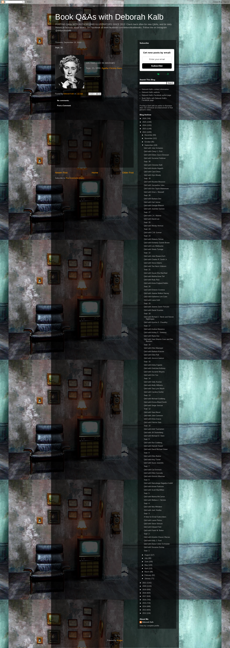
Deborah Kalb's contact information (155, 89)
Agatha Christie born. (111, 68)
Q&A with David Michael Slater (156, 449)
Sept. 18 (147, 314)
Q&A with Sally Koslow (153, 382)
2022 (144, 132)
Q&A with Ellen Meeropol (153, 348)
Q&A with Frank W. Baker (154, 530)
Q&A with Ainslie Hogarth (153, 168)
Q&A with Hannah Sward (153, 446)
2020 (144, 586)
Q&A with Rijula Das (151, 336)
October (148, 142)
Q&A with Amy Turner (152, 460)
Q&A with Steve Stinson (153, 524)
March (147, 572)
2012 (144, 613)
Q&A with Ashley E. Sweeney (155, 332)
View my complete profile (149, 626)
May (146, 565)
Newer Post (61, 172)
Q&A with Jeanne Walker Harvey (156, 293)
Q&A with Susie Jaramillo (153, 463)
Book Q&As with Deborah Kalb (109, 16)
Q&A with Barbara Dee (152, 199)
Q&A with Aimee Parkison (154, 486)
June (147, 562)
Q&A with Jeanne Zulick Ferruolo (156, 307)
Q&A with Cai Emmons (153, 470)
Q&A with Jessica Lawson (154, 358)
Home (95, 172)
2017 (144, 596)
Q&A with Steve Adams (153, 263)
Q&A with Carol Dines (152, 172)
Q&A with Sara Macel (152, 412)
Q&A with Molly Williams (153, 385)
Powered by (150, 74)
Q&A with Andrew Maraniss (154, 329)
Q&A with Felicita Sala (152, 422)
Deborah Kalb (147, 622)
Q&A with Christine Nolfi (153, 165)
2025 (144, 122)
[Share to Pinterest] (99, 94)
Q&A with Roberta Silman (153, 239)
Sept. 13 (147, 395)
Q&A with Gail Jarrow (152, 202)
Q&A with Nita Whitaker (153, 507)
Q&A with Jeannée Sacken (154, 209)
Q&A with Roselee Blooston (154, 182)
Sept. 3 (146, 514)
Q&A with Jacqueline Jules (154, 185)
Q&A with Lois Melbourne (153, 246)
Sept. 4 (146, 503)
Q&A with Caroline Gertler (154, 392)
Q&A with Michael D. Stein (154, 436)
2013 (144, 610)
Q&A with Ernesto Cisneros (154, 290)
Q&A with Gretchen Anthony (154, 368)
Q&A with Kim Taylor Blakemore (156, 189)
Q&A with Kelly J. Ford (152, 541)
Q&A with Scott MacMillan (154, 490)
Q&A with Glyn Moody (152, 175)
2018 (144, 593)
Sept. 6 (146, 480)
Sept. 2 (146, 534)
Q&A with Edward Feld (152, 527)
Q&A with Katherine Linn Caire (155, 297)
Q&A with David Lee (151, 219)
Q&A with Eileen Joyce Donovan (156, 155)
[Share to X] (94, 94)
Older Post (128, 172)
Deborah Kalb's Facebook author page (156, 95)
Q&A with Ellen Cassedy (153, 473)
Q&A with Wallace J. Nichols (155, 500)
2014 (144, 606)
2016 (144, 600)
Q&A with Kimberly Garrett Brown (157, 243)
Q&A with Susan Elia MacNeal (155, 273)
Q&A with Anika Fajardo (153, 365)
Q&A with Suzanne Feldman (155, 158)
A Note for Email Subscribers (155, 517)
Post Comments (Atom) (75, 178)
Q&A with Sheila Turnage (153, 249)
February (148, 575)
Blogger (119, 640)
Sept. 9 (146, 439)
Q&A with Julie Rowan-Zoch (154, 256)
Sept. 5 (146, 493)
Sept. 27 (147, 212)
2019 (144, 590)
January (148, 579)
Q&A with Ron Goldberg (153, 443)
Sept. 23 (147, 236)
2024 (144, 125)
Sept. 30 (147, 162)
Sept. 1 (146, 551)
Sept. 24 (147, 229)
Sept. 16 (147, 345)
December (149, 135)
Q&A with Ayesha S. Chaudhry (155, 322)
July (146, 558)
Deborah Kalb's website (151, 92)
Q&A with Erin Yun (151, 375)
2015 (144, 603)
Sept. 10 (147, 426)
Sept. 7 (146, 466)
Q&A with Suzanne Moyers (154, 372)
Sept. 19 (147, 303)
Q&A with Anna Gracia (152, 419)
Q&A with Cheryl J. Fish (153, 151)
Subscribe (157, 66)
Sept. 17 (147, 326)
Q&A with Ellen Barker (152, 456)
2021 (144, 583)
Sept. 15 (147, 362)
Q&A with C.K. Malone (152, 216)
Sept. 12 (147, 409)
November (149, 138)
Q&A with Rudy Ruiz (152, 280)
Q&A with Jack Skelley (153, 510)
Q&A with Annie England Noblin (156, 283)
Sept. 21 (147, 270)
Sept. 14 (147, 378)
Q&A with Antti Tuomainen (154, 429)
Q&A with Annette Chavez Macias (157, 537)
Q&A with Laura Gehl (152, 300)
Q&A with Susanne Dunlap (154, 547)
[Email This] (89, 94)
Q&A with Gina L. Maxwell (154, 192)
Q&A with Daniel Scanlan (153, 310)
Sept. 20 (147, 286)
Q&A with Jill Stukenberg (153, 433)
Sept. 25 (147, 222)
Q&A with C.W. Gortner (153, 233)
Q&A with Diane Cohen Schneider (157, 544)
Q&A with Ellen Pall (151, 355)
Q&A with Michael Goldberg (154, 399)
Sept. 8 (146, 453)
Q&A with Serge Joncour (153, 405)
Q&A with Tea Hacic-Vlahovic (155, 266)
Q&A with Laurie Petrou (153, 520)
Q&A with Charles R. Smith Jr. (155, 259)
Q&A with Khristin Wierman (154, 476)
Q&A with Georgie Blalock (154, 205)
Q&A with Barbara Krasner (154, 352)
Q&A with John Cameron (153, 416)
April (147, 568)
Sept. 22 (147, 253)
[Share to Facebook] (97, 94)
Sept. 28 (147, 195)
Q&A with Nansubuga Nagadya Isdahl (158, 483)
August (148, 555)
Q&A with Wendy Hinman (153, 226)
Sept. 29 (147, 178)
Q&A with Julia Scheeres (153, 148)
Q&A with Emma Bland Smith (155, 402)
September (149, 145)
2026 (144, 119)
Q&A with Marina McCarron (154, 497)
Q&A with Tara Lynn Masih (154, 389)
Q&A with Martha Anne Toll (154, 276)
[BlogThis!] (92, 94)
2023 (144, 129)
